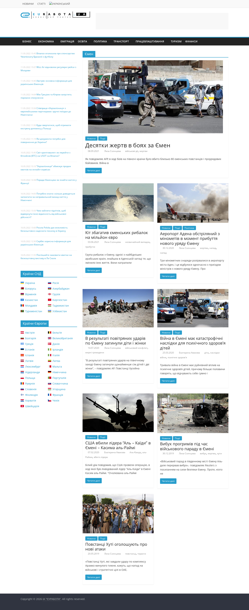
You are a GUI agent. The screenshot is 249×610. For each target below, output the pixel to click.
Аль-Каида (135, 452)
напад (212, 248)
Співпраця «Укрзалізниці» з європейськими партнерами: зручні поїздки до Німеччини (46, 111)
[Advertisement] (162, 21)
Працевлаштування (150, 41)
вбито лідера (101, 457)
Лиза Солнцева (112, 151)
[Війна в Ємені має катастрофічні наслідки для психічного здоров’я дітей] (192, 291)
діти (206, 352)
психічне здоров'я (177, 357)
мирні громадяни (94, 352)
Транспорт (121, 41)
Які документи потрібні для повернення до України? (43, 140)
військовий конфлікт (136, 347)
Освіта (82, 41)
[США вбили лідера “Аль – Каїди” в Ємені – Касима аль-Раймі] (118, 396)
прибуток (90, 246)
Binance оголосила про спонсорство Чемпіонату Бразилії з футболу (48, 55)
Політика (100, 41)
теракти (141, 553)
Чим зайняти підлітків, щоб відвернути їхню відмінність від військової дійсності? (43, 214)
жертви (143, 151)
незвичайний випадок (137, 242)
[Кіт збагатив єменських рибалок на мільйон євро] (118, 185)
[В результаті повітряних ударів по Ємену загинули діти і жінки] (118, 291)
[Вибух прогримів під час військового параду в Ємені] (192, 396)
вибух (203, 453)
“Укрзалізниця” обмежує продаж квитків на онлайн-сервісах (46, 168)
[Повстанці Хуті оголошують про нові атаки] (118, 496)
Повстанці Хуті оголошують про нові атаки (116, 546)
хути (219, 453)
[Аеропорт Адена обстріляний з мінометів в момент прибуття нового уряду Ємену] (192, 185)
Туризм (176, 41)
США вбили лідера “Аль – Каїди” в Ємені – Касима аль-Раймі (118, 445)
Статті (41, 3)
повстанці (130, 553)
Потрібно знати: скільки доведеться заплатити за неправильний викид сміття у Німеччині (48, 197)
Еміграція (67, 41)
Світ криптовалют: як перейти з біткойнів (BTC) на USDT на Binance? (45, 154)
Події (102, 138)
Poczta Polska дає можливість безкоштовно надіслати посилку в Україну (44, 229)
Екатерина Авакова (189, 352)
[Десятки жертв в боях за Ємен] (155, 62)
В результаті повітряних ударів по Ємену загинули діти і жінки (115, 340)
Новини (28, 3)
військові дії (131, 151)
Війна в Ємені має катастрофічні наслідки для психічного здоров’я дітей (192, 343)
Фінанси (191, 41)
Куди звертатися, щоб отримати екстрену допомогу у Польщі (46, 127)
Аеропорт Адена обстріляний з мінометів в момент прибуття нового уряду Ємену (190, 238)
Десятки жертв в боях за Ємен (127, 145)
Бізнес (27, 41)
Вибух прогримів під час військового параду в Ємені (187, 446)
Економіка (46, 41)
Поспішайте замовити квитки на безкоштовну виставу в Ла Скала (46, 256)
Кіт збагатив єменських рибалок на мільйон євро (116, 235)
